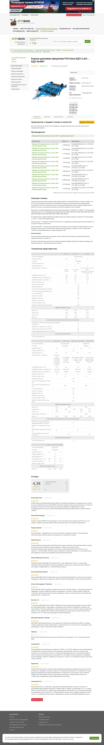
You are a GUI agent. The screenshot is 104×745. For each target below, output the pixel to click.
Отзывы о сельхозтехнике (17, 722)
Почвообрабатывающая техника (18, 58)
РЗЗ (76, 72)
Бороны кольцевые (17, 71)
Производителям (15, 15)
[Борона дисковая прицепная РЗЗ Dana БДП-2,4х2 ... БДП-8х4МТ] (49, 91)
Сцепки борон (15, 89)
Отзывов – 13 (44, 66)
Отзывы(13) (70, 117)
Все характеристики (75, 98)
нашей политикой (68, 739)
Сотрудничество (43, 722)
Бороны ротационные (18, 76)
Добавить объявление (86, 122)
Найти (87, 41)
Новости (12, 717)
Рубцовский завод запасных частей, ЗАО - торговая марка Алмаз (53, 136)
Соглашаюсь (94, 738)
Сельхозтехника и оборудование (19, 719)
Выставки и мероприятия (17, 727)
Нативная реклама (43, 719)
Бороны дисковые (16, 66)
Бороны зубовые (16, 68)
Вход (84, 15)
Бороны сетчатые (16, 79)
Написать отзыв (37, 699)
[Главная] (11, 50)
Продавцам (25, 15)
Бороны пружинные (17, 74)
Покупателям (34, 15)
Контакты (12, 730)
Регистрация (90, 15)
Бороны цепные (16, 82)
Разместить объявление (74, 15)
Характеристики (58, 117)
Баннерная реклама (44, 717)
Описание (47, 117)
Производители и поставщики (18, 725)
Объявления (36, 117)
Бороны (14, 61)
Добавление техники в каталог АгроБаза (49, 725)
